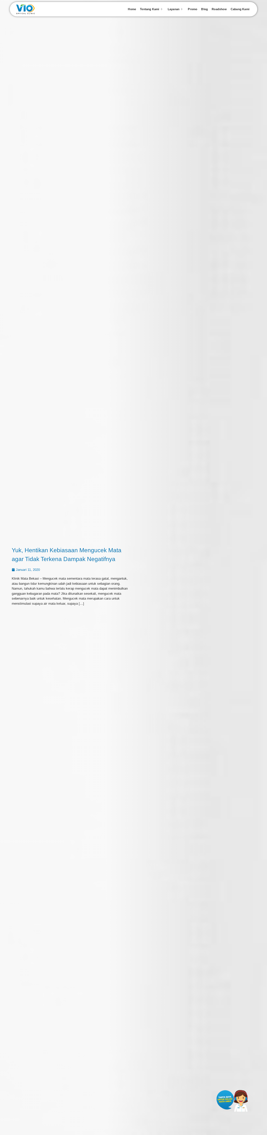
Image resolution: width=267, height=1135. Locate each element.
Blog (204, 9)
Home (132, 9)
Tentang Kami (149, 9)
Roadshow (219, 9)
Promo (192, 9)
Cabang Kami (240, 9)
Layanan (173, 9)
